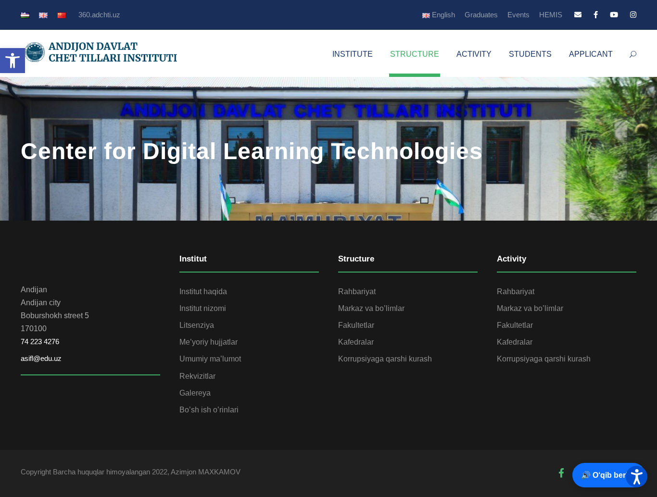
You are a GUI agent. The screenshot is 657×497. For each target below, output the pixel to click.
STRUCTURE (414, 54)
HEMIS (550, 15)
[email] (577, 15)
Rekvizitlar (197, 376)
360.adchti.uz (99, 15)
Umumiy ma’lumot (210, 359)
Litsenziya (196, 325)
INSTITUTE (352, 54)
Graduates (481, 15)
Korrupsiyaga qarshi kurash (385, 359)
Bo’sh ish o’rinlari (209, 410)
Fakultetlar (356, 325)
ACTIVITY (474, 54)
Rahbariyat (357, 291)
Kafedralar (356, 342)
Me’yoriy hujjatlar (208, 342)
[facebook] (596, 15)
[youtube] (614, 15)
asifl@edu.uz (41, 358)
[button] (12, 60)
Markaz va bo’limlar (371, 308)
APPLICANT (591, 54)
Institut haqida (203, 291)
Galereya (195, 393)
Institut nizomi (202, 308)
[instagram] (633, 15)
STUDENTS (530, 54)
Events (518, 15)
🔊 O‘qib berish (609, 475)
